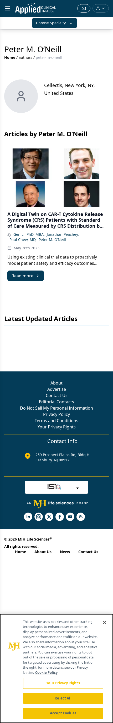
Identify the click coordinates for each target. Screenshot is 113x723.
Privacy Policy (56, 414)
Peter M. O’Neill (52, 239)
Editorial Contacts (56, 402)
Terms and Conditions (56, 420)
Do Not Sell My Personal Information (56, 408)
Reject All (63, 698)
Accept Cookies (63, 713)
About (56, 383)
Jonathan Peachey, (63, 234)
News (65, 551)
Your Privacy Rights (57, 427)
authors (25, 57)
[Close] (104, 622)
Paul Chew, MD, (23, 239)
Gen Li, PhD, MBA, (29, 234)
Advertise (56, 389)
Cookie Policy (46, 672)
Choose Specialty (51, 22)
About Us (43, 551)
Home (9, 57)
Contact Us (57, 395)
